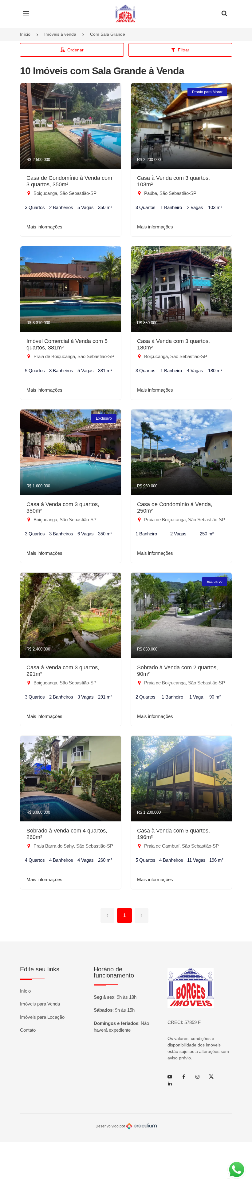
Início (25, 34)
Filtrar (183, 49)
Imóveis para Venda (40, 1003)
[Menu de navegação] (27, 14)
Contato (28, 1030)
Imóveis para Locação (42, 1017)
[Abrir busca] (224, 14)
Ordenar (75, 49)
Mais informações (44, 226)
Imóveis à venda (60, 34)
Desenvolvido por (111, 1126)
